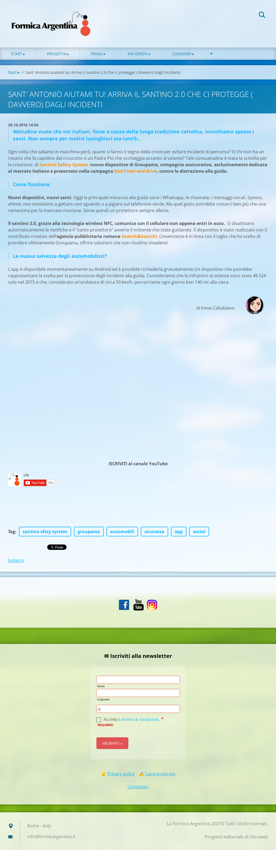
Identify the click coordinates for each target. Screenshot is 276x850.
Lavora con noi (160, 774)
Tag (11, 532)
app (179, 532)
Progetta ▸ (58, 53)
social (199, 532)
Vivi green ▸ (138, 53)
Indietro (16, 560)
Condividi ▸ (183, 53)
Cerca (262, 15)
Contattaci (138, 787)
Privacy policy (121, 774)
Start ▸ (18, 53)
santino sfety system (45, 532)
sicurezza (154, 532)
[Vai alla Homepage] (51, 18)
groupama (89, 532)
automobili (122, 532)
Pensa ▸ (98, 53)
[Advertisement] (138, 390)
